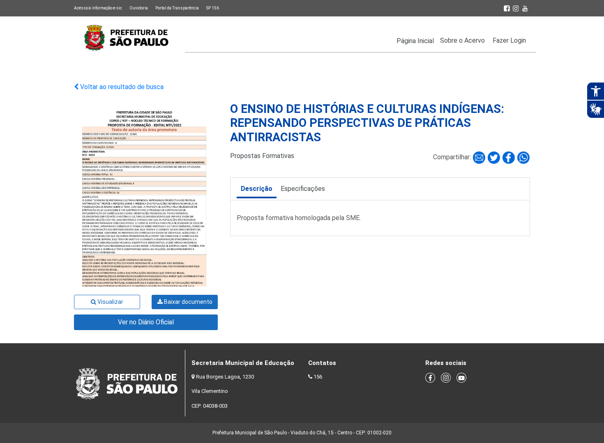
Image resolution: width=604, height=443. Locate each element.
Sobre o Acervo (462, 40)
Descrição (256, 189)
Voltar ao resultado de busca (121, 87)
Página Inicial (415, 41)
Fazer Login (509, 40)
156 (318, 377)
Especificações (303, 189)
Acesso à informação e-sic (98, 8)
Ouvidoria (138, 8)
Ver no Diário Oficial (146, 322)
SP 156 (212, 8)
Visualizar (109, 301)
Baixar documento (187, 301)
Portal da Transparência (177, 8)
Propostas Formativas (262, 156)
